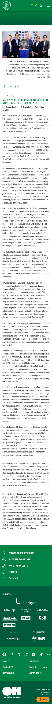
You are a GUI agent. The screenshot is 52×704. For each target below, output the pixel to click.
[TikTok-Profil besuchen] (41, 654)
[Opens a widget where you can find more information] (43, 700)
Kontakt (5, 661)
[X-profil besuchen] (19, 654)
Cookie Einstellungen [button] (38, 667)
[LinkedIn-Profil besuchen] (26, 654)
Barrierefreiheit (35, 673)
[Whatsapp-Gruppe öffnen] (48, 654)
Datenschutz (7, 667)
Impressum (34, 661)
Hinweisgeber (8, 673)
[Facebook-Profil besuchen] (4, 654)
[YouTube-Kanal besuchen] (33, 654)
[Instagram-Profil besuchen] (11, 654)
